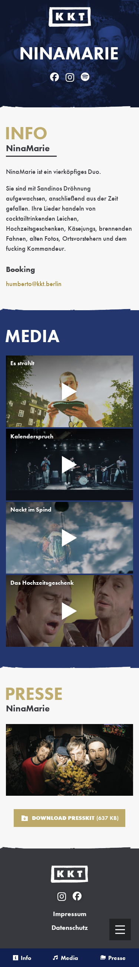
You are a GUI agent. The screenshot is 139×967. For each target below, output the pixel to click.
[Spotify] (85, 77)
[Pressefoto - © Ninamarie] (69, 760)
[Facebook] (54, 77)
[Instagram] (69, 77)
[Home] (69, 16)
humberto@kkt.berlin (34, 284)
